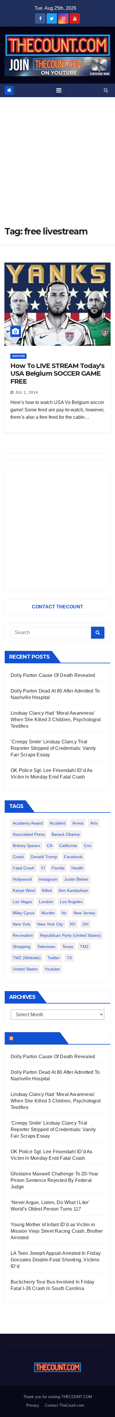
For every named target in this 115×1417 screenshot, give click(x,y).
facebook (73, 856)
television (46, 946)
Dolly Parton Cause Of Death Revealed (53, 675)
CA (49, 845)
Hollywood (22, 879)
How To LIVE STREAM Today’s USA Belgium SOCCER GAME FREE (57, 373)
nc (64, 913)
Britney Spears (26, 845)
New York (21, 924)
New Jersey (84, 913)
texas (67, 946)
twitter (53, 957)
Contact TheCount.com (64, 1405)
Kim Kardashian (73, 890)
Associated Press (29, 834)
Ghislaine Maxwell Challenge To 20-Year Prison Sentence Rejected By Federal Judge (54, 1180)
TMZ (84, 946)
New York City (50, 924)
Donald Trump (44, 856)
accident (57, 823)
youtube (52, 969)
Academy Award (28, 823)
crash (18, 856)
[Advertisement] (57, 157)
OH (85, 924)
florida (58, 868)
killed (47, 890)
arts (94, 823)
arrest (77, 823)
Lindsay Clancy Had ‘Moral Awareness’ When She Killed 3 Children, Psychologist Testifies (56, 720)
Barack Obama (66, 834)
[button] (106, 90)
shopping (21, 946)
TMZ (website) (27, 957)
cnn (87, 845)
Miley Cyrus (23, 913)
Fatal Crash (23, 868)
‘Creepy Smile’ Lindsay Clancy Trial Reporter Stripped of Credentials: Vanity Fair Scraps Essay (53, 748)
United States (25, 969)
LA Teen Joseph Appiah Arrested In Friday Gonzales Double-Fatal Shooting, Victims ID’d (56, 1260)
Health (77, 868)
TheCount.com (36, 1038)
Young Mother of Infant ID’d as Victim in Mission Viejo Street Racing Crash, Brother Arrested (57, 1231)
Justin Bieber (76, 879)
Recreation (23, 935)
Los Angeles (71, 901)
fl (43, 868)
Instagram (48, 879)
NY (72, 924)
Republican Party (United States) (70, 935)
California (68, 845)
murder (48, 913)
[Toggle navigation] (58, 90)
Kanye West (24, 890)
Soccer (18, 356)
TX (69, 957)
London (46, 901)
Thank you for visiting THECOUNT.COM (57, 1397)
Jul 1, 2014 (26, 392)
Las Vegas (22, 901)
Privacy (32, 1405)
